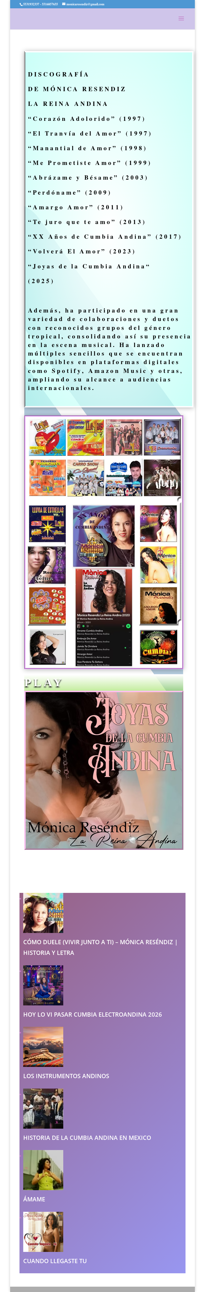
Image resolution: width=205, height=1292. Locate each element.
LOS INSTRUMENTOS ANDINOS (66, 1076)
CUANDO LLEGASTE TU (55, 1261)
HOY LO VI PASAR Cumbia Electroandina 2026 (92, 1014)
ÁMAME (34, 1199)
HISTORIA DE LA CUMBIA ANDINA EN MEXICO (87, 1137)
